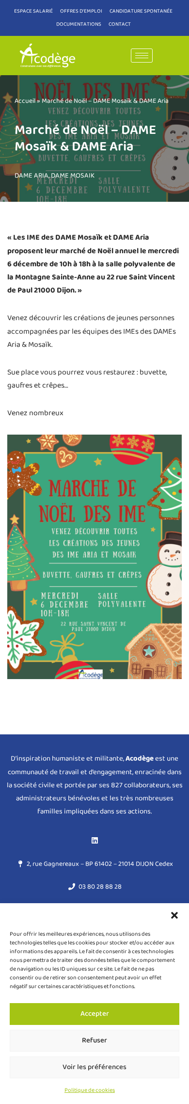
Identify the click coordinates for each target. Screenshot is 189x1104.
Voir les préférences (94, 1067)
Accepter (94, 1014)
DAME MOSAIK (72, 175)
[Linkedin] (94, 840)
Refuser (94, 1040)
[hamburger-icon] (142, 56)
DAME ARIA (31, 175)
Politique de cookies (89, 1090)
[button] (174, 915)
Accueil (25, 101)
